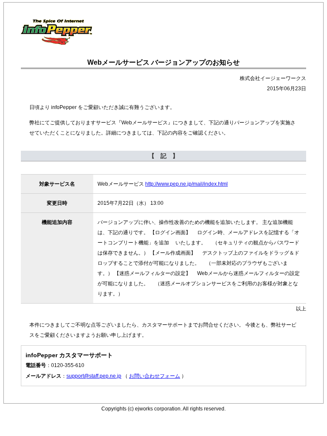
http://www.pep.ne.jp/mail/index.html (186, 184)
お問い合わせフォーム (154, 376)
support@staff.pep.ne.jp (93, 376)
